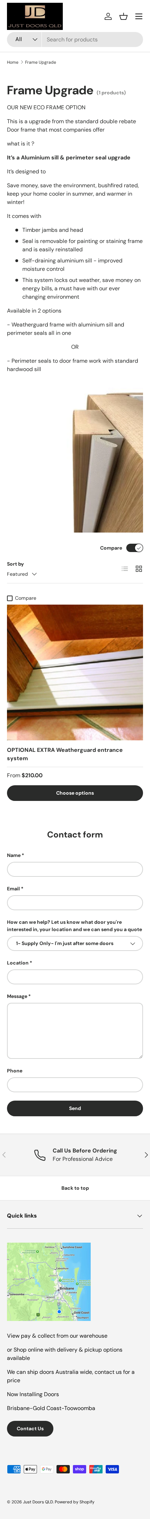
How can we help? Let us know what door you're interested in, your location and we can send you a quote (74, 925)
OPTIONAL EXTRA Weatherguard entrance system (65, 754)
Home (12, 62)
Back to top (75, 1188)
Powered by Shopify (75, 1502)
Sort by (15, 564)
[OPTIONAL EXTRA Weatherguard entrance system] (75, 672)
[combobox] (75, 39)
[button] (123, 16)
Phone (14, 1071)
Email (13, 889)
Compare (111, 548)
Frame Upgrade (40, 62)
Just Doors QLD (38, 1502)
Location (18, 963)
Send (75, 1108)
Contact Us (30, 1428)
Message (17, 996)
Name (14, 855)
